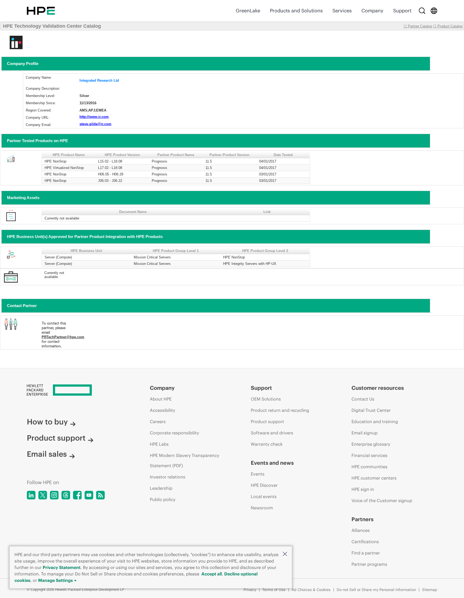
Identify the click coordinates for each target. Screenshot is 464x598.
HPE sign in (362, 489)
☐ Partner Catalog (418, 26)
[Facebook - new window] (77, 495)
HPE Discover (264, 485)
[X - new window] (42, 495)
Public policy (162, 499)
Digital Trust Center (371, 410)
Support (402, 11)
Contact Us (362, 399)
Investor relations (167, 477)
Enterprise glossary (370, 444)
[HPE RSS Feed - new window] (100, 495)
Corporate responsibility (174, 432)
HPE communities (369, 466)
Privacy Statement (62, 567)
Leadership (161, 488)
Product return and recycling (280, 410)
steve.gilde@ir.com (95, 124)
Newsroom (262, 507)
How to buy (47, 422)
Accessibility (162, 410)
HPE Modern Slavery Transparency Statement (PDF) (184, 460)
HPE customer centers (374, 478)
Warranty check (266, 444)
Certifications (365, 541)
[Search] (422, 11)
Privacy (250, 589)
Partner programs (369, 564)
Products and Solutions (296, 11)
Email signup (364, 432)
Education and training (374, 421)
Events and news (272, 462)
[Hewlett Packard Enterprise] (41, 11)
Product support (56, 438)
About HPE (161, 399)
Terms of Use (273, 589)
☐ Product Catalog (447, 26)
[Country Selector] (434, 11)
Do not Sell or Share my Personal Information (376, 589)
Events (257, 474)
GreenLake (248, 11)
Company (372, 11)
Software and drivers (272, 432)
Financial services (369, 455)
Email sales (47, 454)
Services (342, 11)
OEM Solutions (266, 399)
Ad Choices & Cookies (311, 589)
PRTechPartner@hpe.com (63, 337)
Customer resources (377, 387)
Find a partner (365, 553)
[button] (285, 554)
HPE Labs (159, 444)
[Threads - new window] (65, 495)
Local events (264, 496)
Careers (158, 421)
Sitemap (429, 589)
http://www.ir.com (94, 117)
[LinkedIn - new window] (31, 495)
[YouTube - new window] (89, 495)
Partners (362, 519)
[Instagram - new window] (54, 495)
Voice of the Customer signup (381, 500)
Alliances (360, 530)
